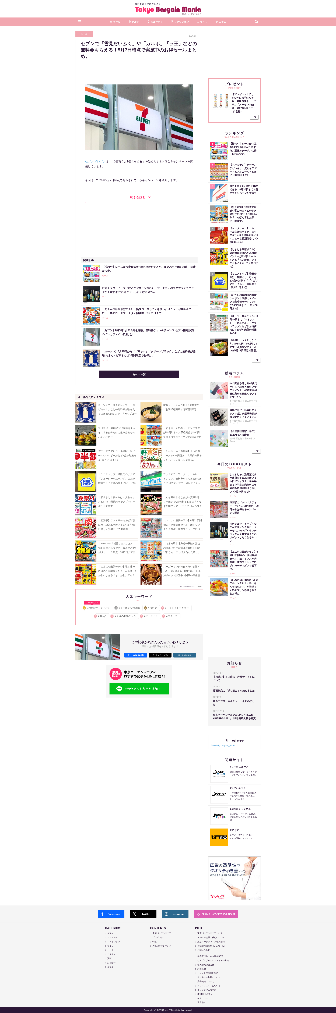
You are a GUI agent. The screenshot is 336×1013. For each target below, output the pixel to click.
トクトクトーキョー (175, 607)
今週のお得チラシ (124, 616)
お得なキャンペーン (97, 607)
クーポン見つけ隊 (128, 607)
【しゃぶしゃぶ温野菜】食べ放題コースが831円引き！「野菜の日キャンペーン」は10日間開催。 (182, 455)
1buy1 (101, 616)
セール (84, 34)
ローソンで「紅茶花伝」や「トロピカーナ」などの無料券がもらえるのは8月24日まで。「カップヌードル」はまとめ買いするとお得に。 (117, 414)
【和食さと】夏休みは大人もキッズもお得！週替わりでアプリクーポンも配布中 (116, 501)
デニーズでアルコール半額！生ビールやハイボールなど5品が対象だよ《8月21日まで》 (117, 455)
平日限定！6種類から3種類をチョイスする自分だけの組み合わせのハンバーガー (116, 432)
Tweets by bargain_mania (223, 745)
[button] (79, 21)
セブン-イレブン (95, 161)
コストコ (170, 616)
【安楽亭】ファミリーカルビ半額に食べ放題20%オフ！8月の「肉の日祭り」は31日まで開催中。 (117, 525)
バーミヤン (149, 616)
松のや (151, 607)
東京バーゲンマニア (168, 8)
